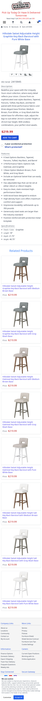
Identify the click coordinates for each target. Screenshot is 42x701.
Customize (7, 697)
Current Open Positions (30, 653)
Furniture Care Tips (29, 642)
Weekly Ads (5, 667)
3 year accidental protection (18, 143)
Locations (4, 631)
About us (4, 628)
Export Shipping (7, 659)
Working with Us (28, 656)
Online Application (28, 659)
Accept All (18, 697)
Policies (24, 633)
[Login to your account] (29, 22)
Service (24, 628)
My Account (5, 639)
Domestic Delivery (7, 656)
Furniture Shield (28, 636)
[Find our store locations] (13, 22)
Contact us (5, 636)
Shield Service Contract (30, 639)
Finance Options (7, 653)
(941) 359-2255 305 (26, 18)
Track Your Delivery (8, 662)
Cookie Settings (27, 644)
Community (5, 633)
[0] (38, 22)
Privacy (24, 631)
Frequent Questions (8, 664)
